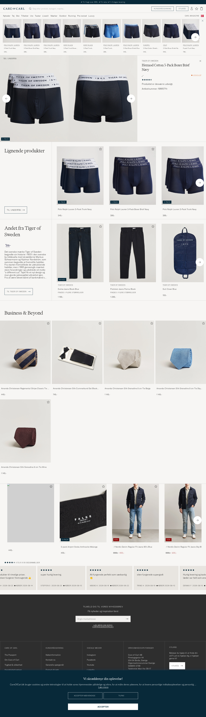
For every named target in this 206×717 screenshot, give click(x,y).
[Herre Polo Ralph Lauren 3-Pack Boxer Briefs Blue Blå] (131, 31)
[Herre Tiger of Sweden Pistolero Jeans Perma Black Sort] (132, 253)
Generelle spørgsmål (55, 665)
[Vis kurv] (201, 8)
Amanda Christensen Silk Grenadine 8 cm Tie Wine (24, 467)
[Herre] (30, 513)
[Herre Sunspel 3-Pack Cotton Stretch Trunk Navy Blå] (151, 31)
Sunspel (146, 45)
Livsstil (45, 16)
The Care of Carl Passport (103, 2)
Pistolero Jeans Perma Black (123, 289)
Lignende (24, 151)
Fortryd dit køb (52, 669)
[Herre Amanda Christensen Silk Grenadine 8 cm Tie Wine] (25, 431)
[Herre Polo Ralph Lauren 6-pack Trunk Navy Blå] (191, 31)
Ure (31, 16)
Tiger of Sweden (150, 61)
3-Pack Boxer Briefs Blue (131, 48)
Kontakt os (50, 660)
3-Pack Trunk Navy (10, 48)
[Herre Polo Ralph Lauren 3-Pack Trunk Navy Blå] (12, 31)
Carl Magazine (192, 16)
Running (72, 16)
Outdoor (63, 16)
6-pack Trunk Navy (189, 48)
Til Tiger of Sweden (17, 292)
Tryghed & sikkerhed (13, 665)
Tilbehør (24, 16)
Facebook (91, 660)
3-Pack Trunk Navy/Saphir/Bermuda (110, 48)
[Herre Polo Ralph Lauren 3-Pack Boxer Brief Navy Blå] (32, 31)
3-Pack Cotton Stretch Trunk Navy (150, 48)
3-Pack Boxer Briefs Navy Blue (171, 48)
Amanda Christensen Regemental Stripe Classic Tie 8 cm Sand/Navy (25, 388)
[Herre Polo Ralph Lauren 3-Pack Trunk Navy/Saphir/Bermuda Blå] (111, 31)
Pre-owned (82, 16)
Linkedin (90, 669)
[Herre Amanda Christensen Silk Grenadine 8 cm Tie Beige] (129, 352)
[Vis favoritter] (196, 8)
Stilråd (182, 9)
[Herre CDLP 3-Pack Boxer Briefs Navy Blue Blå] (171, 31)
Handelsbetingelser (13, 669)
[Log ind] (192, 8)
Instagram (91, 655)
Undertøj (12, 59)
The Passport (10, 655)
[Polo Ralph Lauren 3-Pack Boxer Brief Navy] (132, 206)
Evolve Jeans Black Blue (68, 289)
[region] (103, 578)
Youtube (90, 665)
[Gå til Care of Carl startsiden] (14, 9)
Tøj (13, 16)
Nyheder (6, 16)
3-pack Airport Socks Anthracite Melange (79, 547)
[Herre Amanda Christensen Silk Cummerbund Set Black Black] (77, 352)
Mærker (54, 16)
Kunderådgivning (162, 9)
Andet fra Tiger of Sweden (22, 231)
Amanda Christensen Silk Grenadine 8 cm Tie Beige (127, 388)
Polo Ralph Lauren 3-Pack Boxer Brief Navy (129, 209)
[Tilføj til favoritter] (100, 149)
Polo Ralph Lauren (11, 45)
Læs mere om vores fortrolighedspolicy (103, 626)
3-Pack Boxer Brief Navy (31, 48)
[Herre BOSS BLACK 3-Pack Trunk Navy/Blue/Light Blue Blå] (91, 31)
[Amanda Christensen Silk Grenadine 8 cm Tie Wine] (25, 464)
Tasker (38, 16)
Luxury (91, 16)
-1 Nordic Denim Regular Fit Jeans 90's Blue (132, 547)
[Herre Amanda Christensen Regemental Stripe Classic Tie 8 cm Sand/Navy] (25, 352)
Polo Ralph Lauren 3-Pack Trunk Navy (75, 209)
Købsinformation (53, 655)
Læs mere (103, 687)
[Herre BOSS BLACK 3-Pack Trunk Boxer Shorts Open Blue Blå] (72, 31)
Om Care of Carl (12, 660)
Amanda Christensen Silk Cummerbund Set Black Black (75, 388)
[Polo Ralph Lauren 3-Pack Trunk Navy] (80, 206)
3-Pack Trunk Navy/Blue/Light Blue (90, 48)
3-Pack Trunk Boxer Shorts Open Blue (70, 48)
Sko (17, 16)
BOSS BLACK (68, 45)
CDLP (165, 45)
